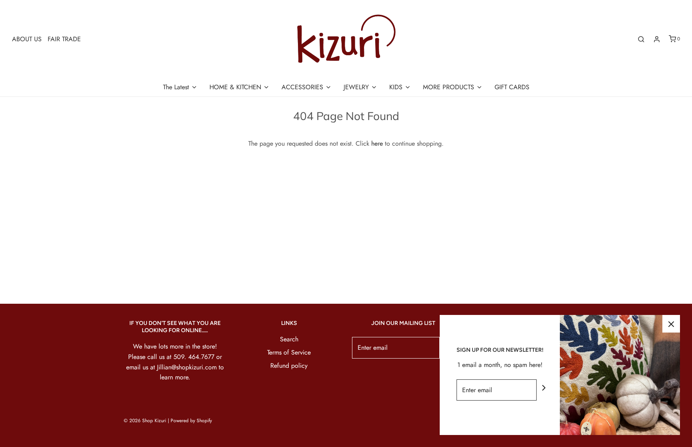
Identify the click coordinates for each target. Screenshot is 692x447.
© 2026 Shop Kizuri (145, 420)
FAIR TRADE (64, 39)
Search (289, 339)
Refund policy (289, 365)
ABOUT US (27, 39)
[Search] (641, 39)
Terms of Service (289, 352)
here (377, 143)
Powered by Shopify (191, 420)
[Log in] (657, 39)
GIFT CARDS (512, 87)
